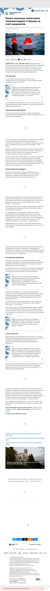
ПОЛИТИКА (15, 549)
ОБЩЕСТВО (21, 549)
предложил (30, 401)
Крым (18, 479)
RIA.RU (41, 553)
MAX (15, 409)
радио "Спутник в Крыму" (35, 67)
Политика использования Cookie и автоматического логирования (24, 562)
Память (26, 481)
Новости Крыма (38, 481)
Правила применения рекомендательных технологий (21, 565)
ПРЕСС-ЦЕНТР (13, 553)
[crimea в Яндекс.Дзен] (25, 539)
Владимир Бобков (11, 479)
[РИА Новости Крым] (13, 13)
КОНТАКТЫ (25, 553)
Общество (32, 481)
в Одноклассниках (35, 409)
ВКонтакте (9, 409)
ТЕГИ (45, 553)
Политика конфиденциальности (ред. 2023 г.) (19, 564)
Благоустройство (38, 479)
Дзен (40, 407)
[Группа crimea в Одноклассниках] (30, 539)
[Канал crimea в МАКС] (35, 539)
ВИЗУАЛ (35, 549)
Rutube (7, 411)
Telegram (35, 407)
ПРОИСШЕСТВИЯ (29, 549)
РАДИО (19, 553)
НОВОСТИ (6, 553)
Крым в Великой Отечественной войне (16, 481)
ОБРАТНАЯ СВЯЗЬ (33, 553)
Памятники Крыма (24, 479)
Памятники (31, 479)
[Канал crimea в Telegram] (14, 539)
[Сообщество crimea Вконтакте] (19, 539)
